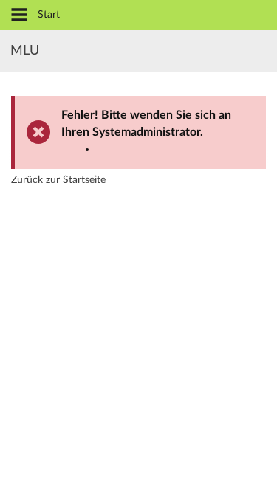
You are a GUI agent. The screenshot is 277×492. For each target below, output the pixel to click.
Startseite (84, 180)
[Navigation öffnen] (19, 15)
